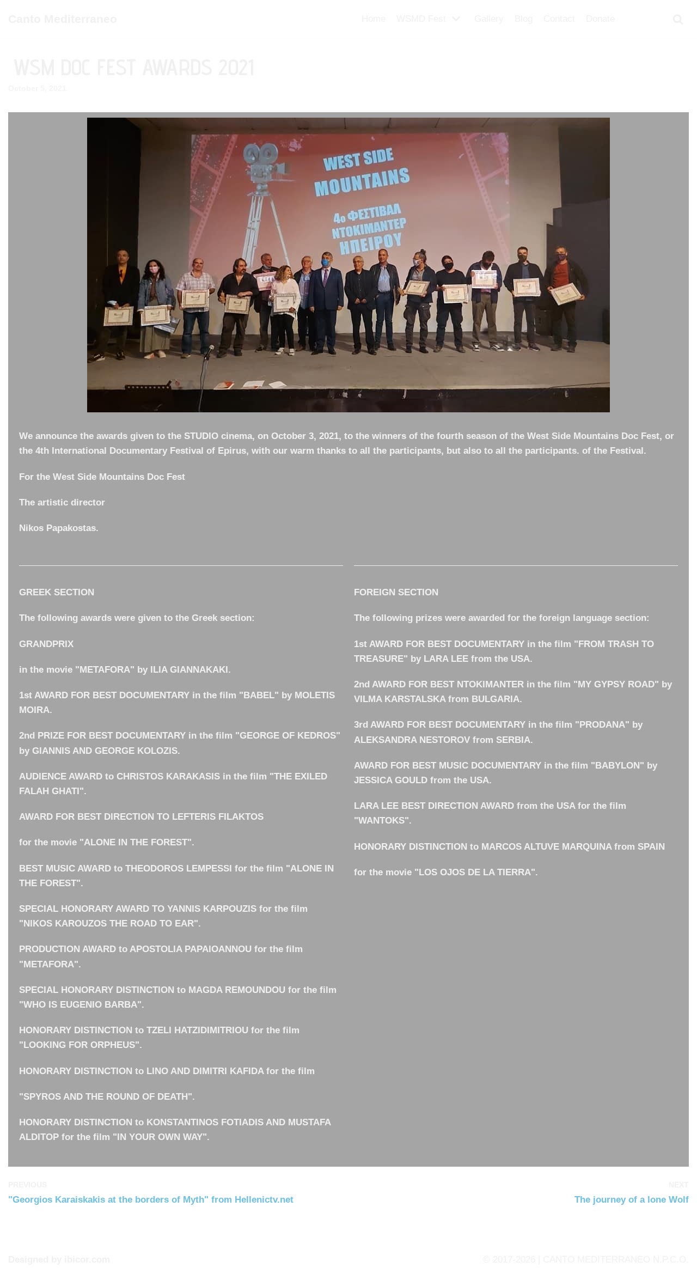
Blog (524, 19)
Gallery (489, 19)
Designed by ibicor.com (59, 1259)
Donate (600, 19)
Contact (559, 19)
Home (374, 19)
